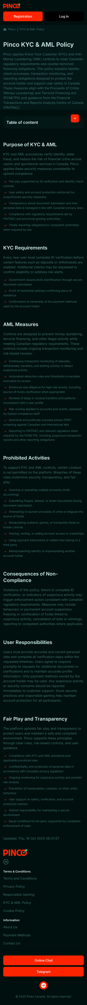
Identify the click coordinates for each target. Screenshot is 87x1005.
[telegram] (43, 985)
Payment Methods (17, 935)
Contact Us (11, 943)
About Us (10, 927)
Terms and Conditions (20, 878)
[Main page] (11, 5)
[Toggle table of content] (75, 118)
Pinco (11, 29)
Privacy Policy (14, 886)
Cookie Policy (13, 911)
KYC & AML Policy (17, 903)
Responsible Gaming (18, 894)
